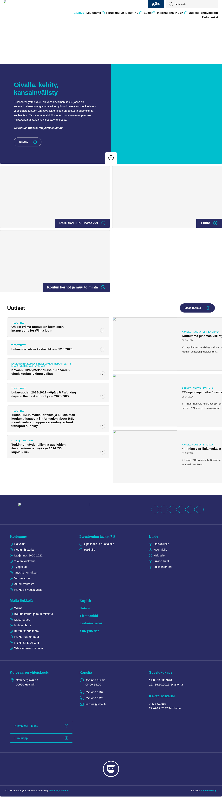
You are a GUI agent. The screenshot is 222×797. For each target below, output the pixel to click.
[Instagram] (191, 509)
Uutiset (84, 608)
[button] (95, 12)
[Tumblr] (182, 509)
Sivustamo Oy (208, 790)
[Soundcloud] (164, 509)
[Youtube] (173, 509)
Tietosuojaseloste (59, 790)
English (85, 601)
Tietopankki (88, 616)
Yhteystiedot (89, 631)
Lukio (153, 536)
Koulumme (18, 536)
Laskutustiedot (90, 623)
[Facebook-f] (155, 509)
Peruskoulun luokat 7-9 (97, 536)
